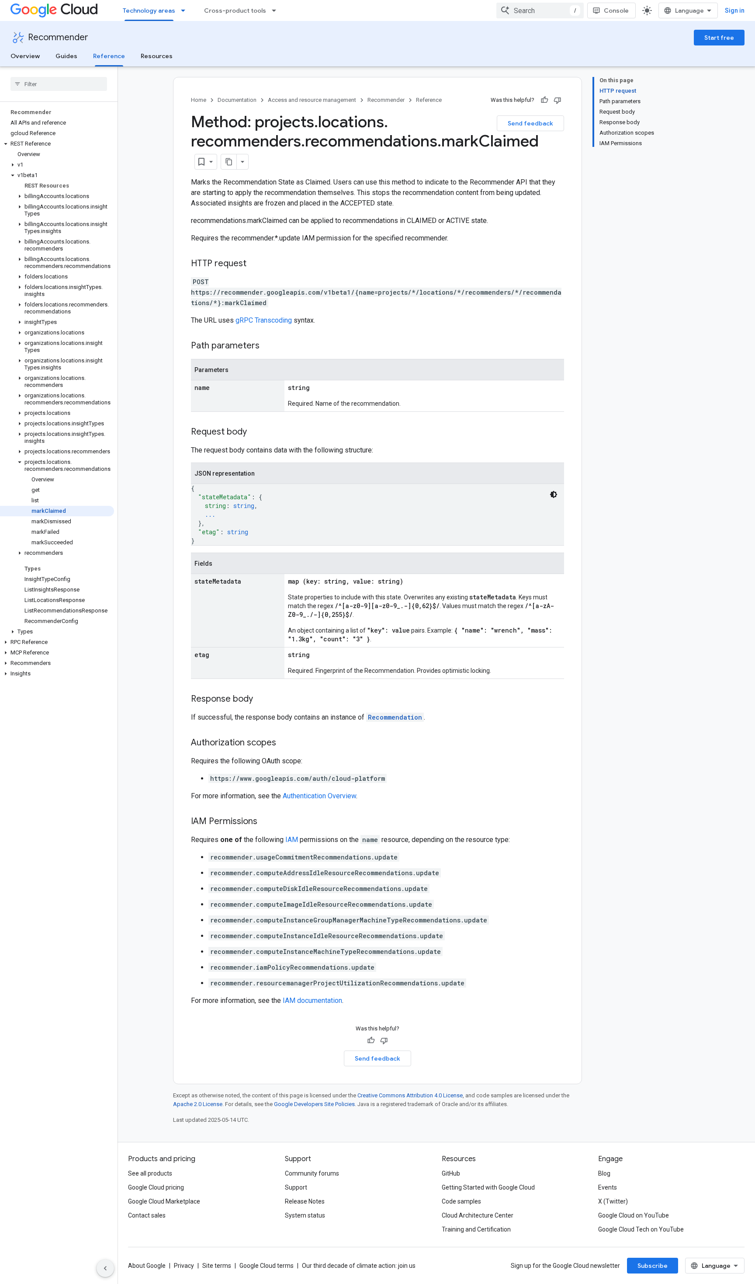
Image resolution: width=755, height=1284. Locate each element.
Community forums (312, 1173)
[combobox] (540, 10)
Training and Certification (476, 1229)
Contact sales (147, 1215)
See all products (150, 1173)
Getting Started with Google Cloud (488, 1187)
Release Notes (305, 1201)
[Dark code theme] (554, 494)
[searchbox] (58, 84)
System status (305, 1215)
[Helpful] (544, 100)
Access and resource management (312, 100)
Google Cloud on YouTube (633, 1215)
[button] (57, 144)
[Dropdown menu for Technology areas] (185, 10)
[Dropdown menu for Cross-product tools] (276, 10)
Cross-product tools (235, 10)
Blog (604, 1173)
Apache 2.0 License (197, 1104)
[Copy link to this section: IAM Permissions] (266, 822)
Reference (109, 56)
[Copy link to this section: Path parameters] (268, 346)
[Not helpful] (557, 100)
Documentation (237, 100)
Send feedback (530, 123)
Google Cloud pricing (156, 1187)
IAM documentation (312, 1000)
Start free (719, 38)
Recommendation (395, 717)
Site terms (216, 1265)
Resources (157, 56)
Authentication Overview (319, 796)
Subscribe (652, 1266)
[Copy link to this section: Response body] (261, 699)
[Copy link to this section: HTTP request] (255, 264)
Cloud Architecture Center (477, 1215)
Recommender (58, 37)
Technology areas (149, 10)
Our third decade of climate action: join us (359, 1265)
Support (296, 1187)
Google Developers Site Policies (314, 1104)
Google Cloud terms (266, 1265)
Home (198, 100)
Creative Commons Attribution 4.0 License (410, 1095)
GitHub (451, 1173)
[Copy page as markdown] (229, 161)
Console (616, 10)
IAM (291, 839)
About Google (147, 1265)
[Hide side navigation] (105, 1268)
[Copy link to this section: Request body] (255, 432)
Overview (25, 56)
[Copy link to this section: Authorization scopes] (285, 743)
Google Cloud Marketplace (164, 1201)
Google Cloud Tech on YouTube (641, 1229)
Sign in (735, 10)
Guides (66, 56)
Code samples (461, 1201)
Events (607, 1187)
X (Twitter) (613, 1201)
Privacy (184, 1265)
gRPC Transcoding (264, 320)
